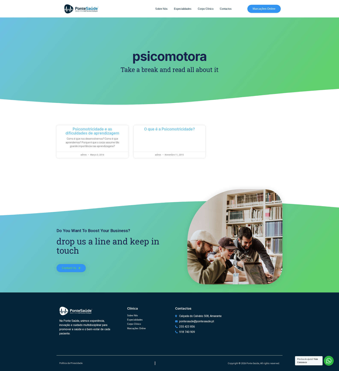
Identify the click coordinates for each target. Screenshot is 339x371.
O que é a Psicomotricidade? (169, 129)
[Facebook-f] (61, 344)
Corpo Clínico (205, 8)
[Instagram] (67, 344)
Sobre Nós (161, 8)
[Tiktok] (73, 344)
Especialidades (182, 8)
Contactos (226, 8)
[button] (71, 268)
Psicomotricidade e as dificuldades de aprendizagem (92, 131)
